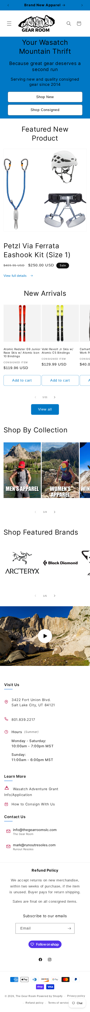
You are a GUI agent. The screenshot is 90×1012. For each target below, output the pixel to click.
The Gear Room (26, 996)
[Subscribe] (69, 928)
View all (45, 409)
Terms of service (58, 1002)
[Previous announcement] (8, 5)
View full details (16, 275)
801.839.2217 (23, 720)
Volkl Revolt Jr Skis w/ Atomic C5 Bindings (57, 350)
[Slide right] (54, 397)
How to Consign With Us (33, 804)
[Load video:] (45, 636)
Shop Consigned (45, 110)
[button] (9, 24)
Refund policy (34, 1002)
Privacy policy (76, 996)
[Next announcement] (82, 5)
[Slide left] (35, 397)
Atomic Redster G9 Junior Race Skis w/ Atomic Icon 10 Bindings (22, 352)
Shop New (45, 97)
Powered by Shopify (50, 996)
